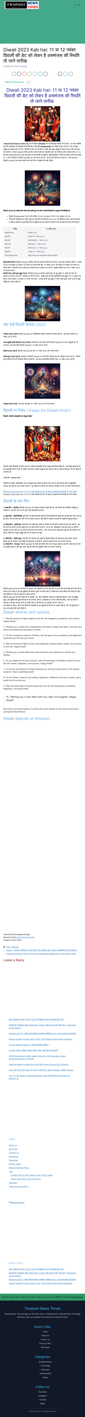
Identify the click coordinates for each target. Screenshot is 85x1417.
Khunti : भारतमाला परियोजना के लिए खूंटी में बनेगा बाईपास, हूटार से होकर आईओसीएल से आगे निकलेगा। (41, 950)
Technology (45, 1366)
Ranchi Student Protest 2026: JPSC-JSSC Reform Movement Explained (40, 1283)
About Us (45, 1336)
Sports (45, 1377)
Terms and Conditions (18, 1186)
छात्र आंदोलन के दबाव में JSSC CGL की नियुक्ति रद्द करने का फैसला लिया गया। (36, 1269)
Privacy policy (15, 1164)
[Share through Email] (35, 74)
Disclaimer (13, 1160)
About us (13, 1145)
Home (45, 1332)
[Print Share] (46, 74)
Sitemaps (13, 1183)
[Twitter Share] (19, 74)
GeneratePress (77, 1297)
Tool (11, 1171)
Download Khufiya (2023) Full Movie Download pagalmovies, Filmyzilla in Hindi (41, 954)
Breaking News (45, 1362)
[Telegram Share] (65, 74)
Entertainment (45, 1373)
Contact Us (14, 1153)
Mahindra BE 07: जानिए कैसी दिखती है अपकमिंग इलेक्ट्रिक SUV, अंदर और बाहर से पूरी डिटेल (42, 1280)
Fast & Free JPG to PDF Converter (26, 1179)
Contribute (13, 1156)
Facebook (43, 1392)
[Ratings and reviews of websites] (16, 1203)
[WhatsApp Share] (30, 74)
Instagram (42, 1396)
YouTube (42, 1400)
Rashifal (14, 947)
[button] (75, 5)
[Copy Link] (71, 74)
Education (45, 1370)
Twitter (42, 1404)
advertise (13, 1149)
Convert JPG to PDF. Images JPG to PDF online (32, 1175)
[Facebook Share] (14, 74)
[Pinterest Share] (24, 74)
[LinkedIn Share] (40, 74)
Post (8, 947)
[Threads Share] (60, 74)
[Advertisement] (42, 27)
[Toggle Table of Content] (27, 82)
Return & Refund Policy (19, 1168)
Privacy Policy (45, 1343)
